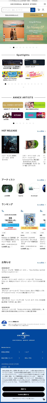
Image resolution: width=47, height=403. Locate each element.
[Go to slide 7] (30, 47)
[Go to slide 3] (17, 47)
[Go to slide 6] (26, 47)
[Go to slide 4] (20, 47)
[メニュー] (45, 4)
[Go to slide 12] (41, 84)
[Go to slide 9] (36, 47)
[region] (12, 15)
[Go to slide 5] (23, 47)
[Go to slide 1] (10, 47)
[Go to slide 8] (33, 47)
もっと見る (40, 131)
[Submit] (32, 9)
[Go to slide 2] (13, 47)
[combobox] (18, 9)
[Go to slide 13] (23, 87)
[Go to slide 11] (38, 84)
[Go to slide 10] (35, 84)
